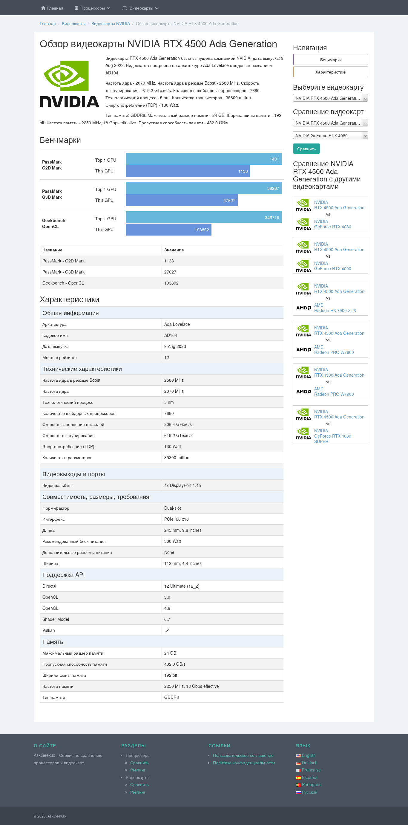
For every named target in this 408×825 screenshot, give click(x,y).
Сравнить (306, 149)
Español (309, 777)
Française (311, 770)
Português (311, 784)
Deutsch (309, 763)
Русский (309, 792)
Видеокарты (140, 8)
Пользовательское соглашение (243, 755)
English (309, 755)
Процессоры (92, 8)
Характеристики (330, 72)
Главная (54, 8)
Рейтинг (137, 770)
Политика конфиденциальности (244, 763)
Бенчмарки (331, 59)
